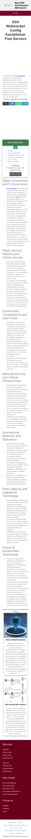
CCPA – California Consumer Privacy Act (15, 825)
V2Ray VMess (7, 755)
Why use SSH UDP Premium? (15, 704)
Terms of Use (13, 828)
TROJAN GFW (7, 766)
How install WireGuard (9, 794)
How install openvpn (9, 783)
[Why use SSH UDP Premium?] (15, 690)
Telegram (5, 806)
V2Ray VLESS (7, 752)
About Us (11, 833)
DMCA (20, 822)
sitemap (23, 830)
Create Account (15, 174)
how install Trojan (8, 788)
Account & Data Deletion (12, 830)
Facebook (5, 808)
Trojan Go (5, 763)
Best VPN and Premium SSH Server (21, 5)
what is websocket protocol (15, 640)
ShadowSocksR (7, 768)
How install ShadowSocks (11, 791)
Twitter (4, 811)
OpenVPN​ (5, 749)
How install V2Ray (8, 786)
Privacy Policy (13, 822)
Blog (20, 828)
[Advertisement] (15, 59)
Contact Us (19, 833)
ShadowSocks (7, 771)
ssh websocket (20, 76)
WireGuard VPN (7, 758)
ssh (17, 197)
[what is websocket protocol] (15, 625)
